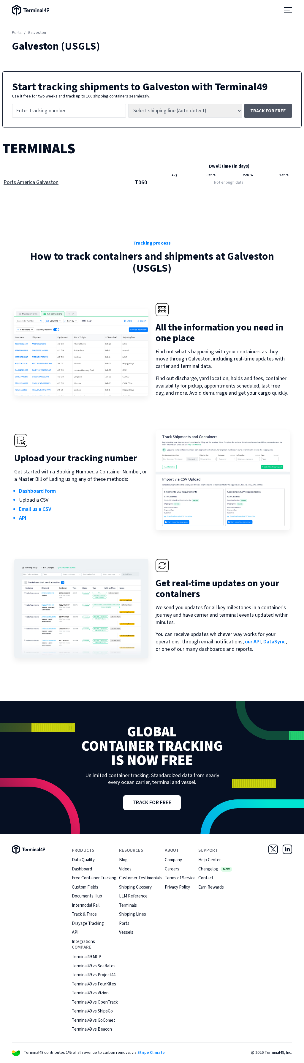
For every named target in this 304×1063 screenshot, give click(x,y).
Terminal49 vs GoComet (93, 1020)
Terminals (128, 905)
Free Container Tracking (94, 878)
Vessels (126, 932)
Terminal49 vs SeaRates (93, 966)
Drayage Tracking (88, 923)
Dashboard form (37, 491)
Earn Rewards (211, 887)
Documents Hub (87, 896)
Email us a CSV (35, 509)
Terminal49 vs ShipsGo (92, 1011)
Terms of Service (180, 878)
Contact (205, 878)
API (22, 518)
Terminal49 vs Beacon (92, 1029)
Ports (17, 33)
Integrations (83, 941)
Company (173, 860)
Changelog (214, 869)
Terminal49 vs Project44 (93, 975)
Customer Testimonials (140, 878)
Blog (123, 860)
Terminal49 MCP (86, 957)
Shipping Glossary (135, 887)
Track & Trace (84, 914)
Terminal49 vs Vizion (90, 993)
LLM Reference (133, 896)
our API (253, 641)
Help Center (209, 860)
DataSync (274, 641)
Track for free (268, 111)
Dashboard (82, 869)
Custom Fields (85, 887)
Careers (172, 869)
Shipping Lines (132, 914)
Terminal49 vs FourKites (94, 984)
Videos (125, 869)
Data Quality (83, 860)
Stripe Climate (151, 1053)
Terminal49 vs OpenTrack (95, 1002)
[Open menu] (288, 10)
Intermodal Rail (85, 905)
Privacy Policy (177, 887)
